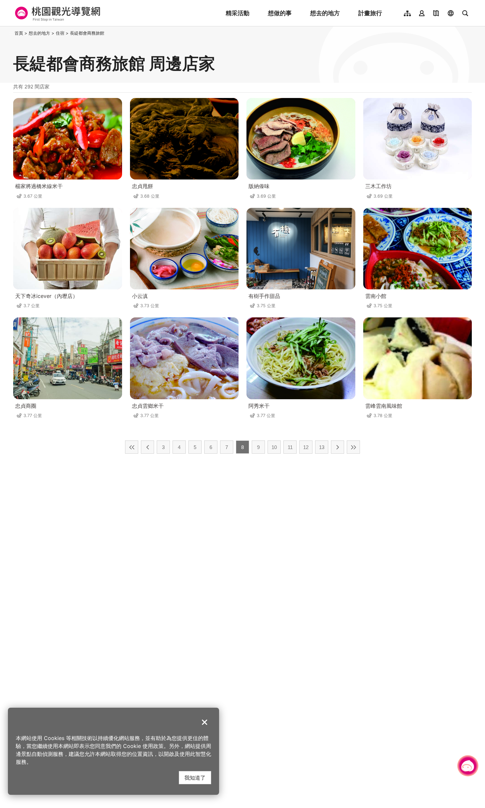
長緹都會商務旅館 (87, 33)
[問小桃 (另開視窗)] (467, 765)
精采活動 (237, 13)
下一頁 (337, 447)
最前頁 (131, 447)
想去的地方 (325, 13)
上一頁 (147, 447)
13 (321, 447)
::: (11, 33)
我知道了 (195, 777)
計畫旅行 (370, 13)
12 (305, 447)
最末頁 (353, 447)
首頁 (19, 33)
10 (274, 447)
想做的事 (280, 13)
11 (290, 447)
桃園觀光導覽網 (56, 13)
